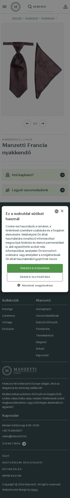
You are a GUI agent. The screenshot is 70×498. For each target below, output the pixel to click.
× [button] (61, 211)
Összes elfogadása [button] (35, 268)
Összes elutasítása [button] (35, 276)
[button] (35, 285)
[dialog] (35, 249)
